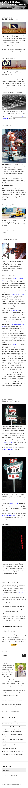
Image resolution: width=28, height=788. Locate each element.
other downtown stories (12, 115)
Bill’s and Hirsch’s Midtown (11, 401)
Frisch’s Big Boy (7, 126)
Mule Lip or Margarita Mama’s (9, 515)
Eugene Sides (15, 344)
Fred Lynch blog (8, 449)
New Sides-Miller (14, 310)
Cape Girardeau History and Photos (13, 3)
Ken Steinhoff (5, 721)
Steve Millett (5, 724)
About (3, 784)
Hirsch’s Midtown (13, 503)
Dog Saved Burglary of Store (17, 294)
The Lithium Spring (18, 727)
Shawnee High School (11, 748)
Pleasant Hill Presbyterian (17, 751)
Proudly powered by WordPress (13, 784)
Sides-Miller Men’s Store (10, 240)
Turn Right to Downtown (10, 19)
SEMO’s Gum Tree (15, 721)
